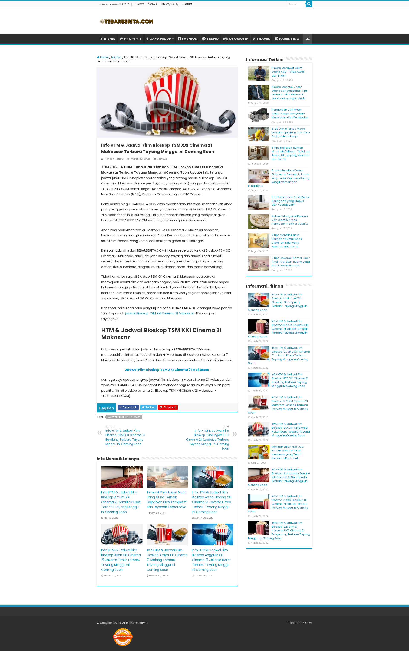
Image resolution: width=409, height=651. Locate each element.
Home (140, 4)
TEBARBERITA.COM (299, 623)
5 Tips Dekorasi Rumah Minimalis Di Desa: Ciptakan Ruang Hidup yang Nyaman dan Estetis (290, 153)
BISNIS (109, 38)
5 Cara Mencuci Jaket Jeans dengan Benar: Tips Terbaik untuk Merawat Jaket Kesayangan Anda (290, 92)
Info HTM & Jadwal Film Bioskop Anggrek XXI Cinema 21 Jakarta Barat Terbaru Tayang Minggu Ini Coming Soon (211, 560)
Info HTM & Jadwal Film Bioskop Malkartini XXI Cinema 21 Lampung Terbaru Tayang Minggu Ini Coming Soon (278, 302)
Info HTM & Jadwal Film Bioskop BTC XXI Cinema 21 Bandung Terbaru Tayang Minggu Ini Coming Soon (290, 380)
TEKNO (213, 38)
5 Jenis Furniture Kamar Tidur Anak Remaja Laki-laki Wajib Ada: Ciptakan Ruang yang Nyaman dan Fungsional (279, 178)
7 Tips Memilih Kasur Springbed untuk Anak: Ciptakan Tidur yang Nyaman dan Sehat (287, 241)
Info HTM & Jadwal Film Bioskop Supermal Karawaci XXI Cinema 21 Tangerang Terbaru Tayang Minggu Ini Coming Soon (279, 530)
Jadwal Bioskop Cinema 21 (124, 417)
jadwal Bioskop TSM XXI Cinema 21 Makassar (159, 313)
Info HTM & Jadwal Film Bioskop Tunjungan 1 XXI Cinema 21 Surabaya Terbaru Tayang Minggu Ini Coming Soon (207, 438)
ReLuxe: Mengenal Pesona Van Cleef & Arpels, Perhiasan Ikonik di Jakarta (290, 220)
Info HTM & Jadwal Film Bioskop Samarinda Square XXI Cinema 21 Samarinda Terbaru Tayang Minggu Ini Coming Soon (279, 477)
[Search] (309, 4)
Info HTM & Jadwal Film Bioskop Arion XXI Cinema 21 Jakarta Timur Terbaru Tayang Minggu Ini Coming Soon (121, 560)
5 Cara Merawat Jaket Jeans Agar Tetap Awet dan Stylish (288, 72)
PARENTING (289, 38)
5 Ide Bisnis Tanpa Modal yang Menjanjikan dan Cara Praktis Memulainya (291, 132)
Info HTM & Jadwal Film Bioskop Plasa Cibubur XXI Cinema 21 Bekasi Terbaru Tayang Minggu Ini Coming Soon (278, 504)
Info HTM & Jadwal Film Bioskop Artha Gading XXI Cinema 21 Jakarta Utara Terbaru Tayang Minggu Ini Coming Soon (211, 502)
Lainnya (116, 57)
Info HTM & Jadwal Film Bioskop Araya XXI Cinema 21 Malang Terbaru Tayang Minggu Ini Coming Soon (167, 560)
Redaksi (188, 4)
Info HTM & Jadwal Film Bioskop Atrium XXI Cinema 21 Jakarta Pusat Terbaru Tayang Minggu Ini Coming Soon (121, 502)
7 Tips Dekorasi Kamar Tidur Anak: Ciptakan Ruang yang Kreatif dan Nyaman (291, 262)
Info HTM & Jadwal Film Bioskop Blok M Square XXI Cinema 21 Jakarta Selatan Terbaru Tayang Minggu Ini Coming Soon (278, 329)
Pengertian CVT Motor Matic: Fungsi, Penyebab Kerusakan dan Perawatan (290, 113)
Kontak (152, 4)
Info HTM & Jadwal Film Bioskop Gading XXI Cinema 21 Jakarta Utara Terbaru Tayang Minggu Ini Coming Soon (279, 355)
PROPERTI (132, 38)
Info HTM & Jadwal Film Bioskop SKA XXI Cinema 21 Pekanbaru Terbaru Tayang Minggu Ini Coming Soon (291, 429)
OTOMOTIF (238, 38)
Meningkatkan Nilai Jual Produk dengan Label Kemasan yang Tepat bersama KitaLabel (288, 452)
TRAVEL (263, 38)
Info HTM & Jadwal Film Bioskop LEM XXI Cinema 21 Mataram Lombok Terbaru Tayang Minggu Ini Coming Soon (278, 405)
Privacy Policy (170, 4)
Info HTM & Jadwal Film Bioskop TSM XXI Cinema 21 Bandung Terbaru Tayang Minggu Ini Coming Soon (125, 435)
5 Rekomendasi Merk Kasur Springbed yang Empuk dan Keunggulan (290, 201)
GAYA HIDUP (160, 38)
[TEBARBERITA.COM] (126, 20)
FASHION (189, 38)
